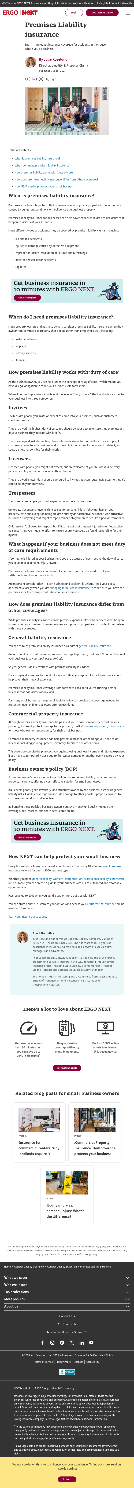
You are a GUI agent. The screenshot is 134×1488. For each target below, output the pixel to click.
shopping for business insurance (70, 588)
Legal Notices (61, 1418)
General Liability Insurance (29, 1266)
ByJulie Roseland (53, 59)
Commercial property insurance (101, 726)
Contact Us (67, 1316)
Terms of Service (44, 1361)
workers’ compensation (67, 879)
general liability (42, 879)
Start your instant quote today (27, 916)
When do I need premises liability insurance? (43, 165)
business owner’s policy (25, 777)
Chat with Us (67, 1324)
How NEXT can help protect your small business (44, 186)
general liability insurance (95, 646)
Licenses (78, 1361)
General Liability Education (62, 1266)
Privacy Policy (63, 1361)
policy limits (46, 575)
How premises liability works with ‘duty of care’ (44, 172)
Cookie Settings (67, 1468)
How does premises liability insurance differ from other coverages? (56, 179)
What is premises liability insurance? (37, 158)
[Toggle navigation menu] (128, 13)
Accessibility (92, 1361)
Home (7, 1266)
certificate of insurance (101, 904)
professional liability (96, 879)
